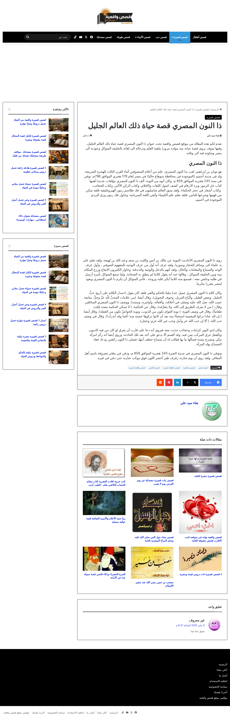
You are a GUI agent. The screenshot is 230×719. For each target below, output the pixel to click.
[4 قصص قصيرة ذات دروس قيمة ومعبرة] (200, 559)
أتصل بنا (223, 675)
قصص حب (161, 36)
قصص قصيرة (181, 36)
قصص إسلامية (189, 367)
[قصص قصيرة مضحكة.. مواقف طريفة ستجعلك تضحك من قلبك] (58, 157)
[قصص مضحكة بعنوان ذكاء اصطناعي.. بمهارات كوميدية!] (58, 221)
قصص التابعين (154, 367)
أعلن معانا (222, 669)
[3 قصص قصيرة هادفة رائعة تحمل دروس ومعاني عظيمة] (58, 173)
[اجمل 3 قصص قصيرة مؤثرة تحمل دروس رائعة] (58, 325)
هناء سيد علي (213, 135)
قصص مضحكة (104, 36)
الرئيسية (215, 109)
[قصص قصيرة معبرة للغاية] (200, 460)
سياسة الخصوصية (218, 686)
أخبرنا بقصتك (220, 692)
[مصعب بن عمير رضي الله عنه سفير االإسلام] (152, 563)
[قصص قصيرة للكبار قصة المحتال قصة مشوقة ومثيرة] (58, 141)
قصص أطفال (199, 36)
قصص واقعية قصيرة (137, 367)
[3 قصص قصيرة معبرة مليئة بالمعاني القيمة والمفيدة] (58, 341)
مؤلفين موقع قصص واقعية (213, 697)
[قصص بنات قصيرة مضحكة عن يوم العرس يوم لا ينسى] (152, 462)
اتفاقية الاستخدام (218, 681)
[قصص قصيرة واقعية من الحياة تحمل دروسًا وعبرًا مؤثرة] (58, 124)
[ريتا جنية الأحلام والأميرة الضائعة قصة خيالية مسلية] (104, 503)
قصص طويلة (123, 36)
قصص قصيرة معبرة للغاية (208, 476)
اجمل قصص (203, 367)
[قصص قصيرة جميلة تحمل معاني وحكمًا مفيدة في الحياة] (58, 189)
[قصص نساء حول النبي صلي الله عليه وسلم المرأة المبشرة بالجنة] (152, 512)
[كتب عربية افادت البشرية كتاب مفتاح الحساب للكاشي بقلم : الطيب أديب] (104, 463)
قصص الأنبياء (143, 36)
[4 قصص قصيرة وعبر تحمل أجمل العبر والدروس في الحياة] (58, 205)
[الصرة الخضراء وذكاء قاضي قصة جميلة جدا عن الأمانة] (104, 559)
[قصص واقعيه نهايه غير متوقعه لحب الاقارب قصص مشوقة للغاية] (200, 512)
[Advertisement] (200, 71)
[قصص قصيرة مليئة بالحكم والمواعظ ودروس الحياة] (58, 357)
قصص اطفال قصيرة (171, 367)
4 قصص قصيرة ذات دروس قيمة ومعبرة (201, 574)
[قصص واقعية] (115, 15)
